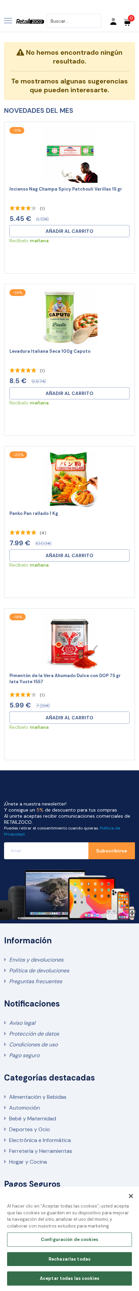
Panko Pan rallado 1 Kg (33, 513)
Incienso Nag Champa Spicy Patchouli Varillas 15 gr (65, 189)
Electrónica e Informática (40, 1140)
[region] (69, 1239)
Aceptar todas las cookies (69, 1278)
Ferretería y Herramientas (40, 1151)
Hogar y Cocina (28, 1161)
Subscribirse (111, 851)
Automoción (24, 1107)
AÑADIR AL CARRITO (69, 231)
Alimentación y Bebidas (37, 1096)
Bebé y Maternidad (32, 1118)
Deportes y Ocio (29, 1129)
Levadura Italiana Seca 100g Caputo (49, 351)
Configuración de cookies (69, 1239)
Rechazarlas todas (69, 1259)
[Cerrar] (130, 1196)
